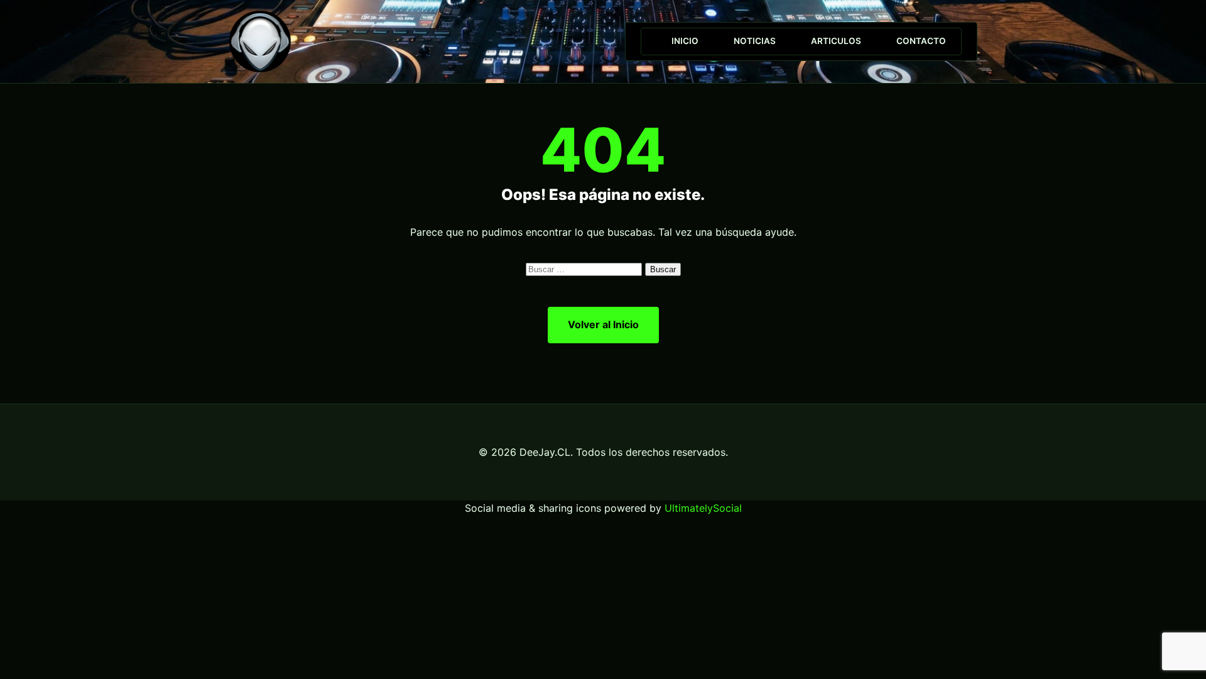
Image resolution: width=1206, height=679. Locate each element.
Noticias (755, 41)
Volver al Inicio (603, 324)
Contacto (921, 41)
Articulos (836, 41)
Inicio (684, 41)
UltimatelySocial (703, 508)
